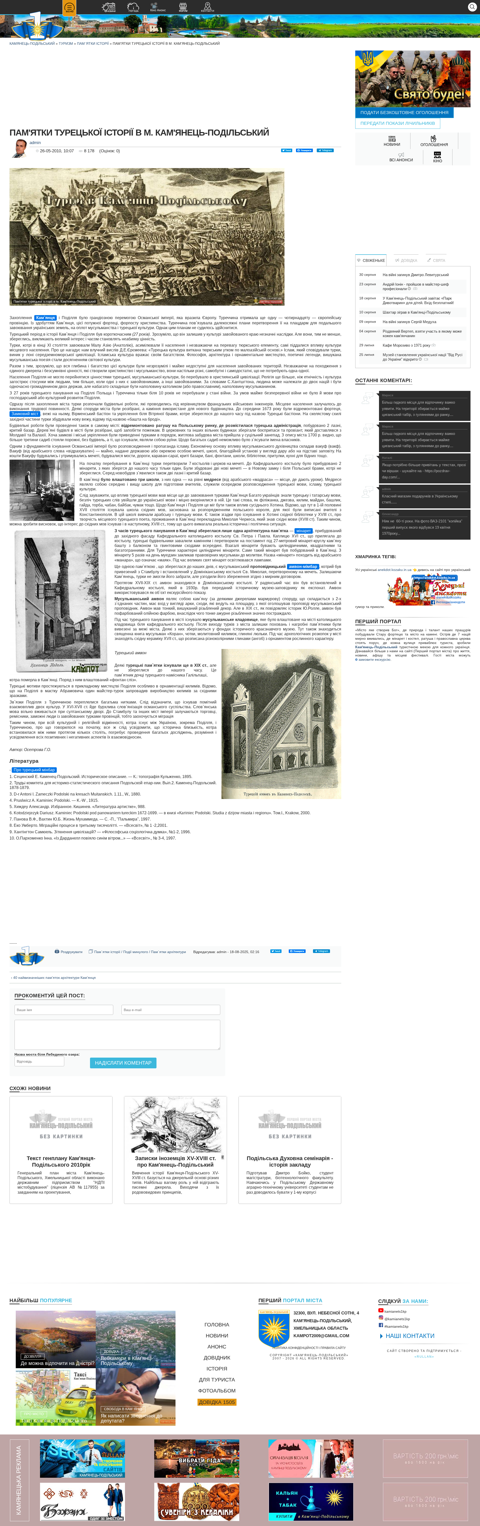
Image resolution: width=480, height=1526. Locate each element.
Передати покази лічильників (397, 123)
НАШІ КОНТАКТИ (410, 1335)
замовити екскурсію (374, 659)
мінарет (303, 531)
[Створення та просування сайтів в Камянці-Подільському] (82, 1458)
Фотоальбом (217, 1390)
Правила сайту (333, 1347)
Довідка (408, 260)
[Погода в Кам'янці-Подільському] (133, 8)
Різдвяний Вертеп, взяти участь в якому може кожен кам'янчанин (422, 333)
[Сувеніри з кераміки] (196, 1502)
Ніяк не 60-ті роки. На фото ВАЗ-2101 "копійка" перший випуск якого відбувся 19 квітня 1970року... (422, 524)
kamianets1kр (395, 1311)
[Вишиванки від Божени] (82, 1502)
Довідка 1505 (217, 1402)
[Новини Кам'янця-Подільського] (108, 8)
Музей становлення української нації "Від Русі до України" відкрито (422, 357)
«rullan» (424, 1356)
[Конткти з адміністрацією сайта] (207, 8)
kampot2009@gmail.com (321, 1335)
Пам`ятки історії (93, 44)
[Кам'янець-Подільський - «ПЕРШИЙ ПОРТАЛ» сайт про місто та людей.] (37, 26)
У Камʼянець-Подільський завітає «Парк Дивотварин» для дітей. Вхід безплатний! (418, 300)
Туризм (66, 44)
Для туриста (217, 1379)
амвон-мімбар (303, 566)
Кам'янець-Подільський (376, 647)
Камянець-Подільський (32, 44)
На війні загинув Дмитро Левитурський (416, 275)
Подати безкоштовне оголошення (404, 112)
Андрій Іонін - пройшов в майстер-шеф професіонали (416, 286)
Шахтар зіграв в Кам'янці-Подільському (417, 312)
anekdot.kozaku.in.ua (395, 570)
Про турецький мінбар (34, 770)
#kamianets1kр (396, 1326)
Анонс (217, 1346)
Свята (438, 260)
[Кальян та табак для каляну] (311, 1502)
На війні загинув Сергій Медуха (409, 322)
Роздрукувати (68, 951)
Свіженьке (373, 260)
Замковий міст (25, 414)
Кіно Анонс (158, 7)
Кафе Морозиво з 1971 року (407, 345)
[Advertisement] (176, 86)
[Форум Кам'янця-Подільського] (183, 8)
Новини (217, 1335)
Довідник (217, 1357)
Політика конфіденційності (295, 1347)
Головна (216, 1324)
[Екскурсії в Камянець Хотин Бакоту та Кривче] (196, 1458)
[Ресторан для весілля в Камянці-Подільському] (311, 1458)
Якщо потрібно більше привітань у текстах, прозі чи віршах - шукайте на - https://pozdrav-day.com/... (424, 467)
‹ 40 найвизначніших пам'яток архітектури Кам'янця (53, 978)
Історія (216, 1368)
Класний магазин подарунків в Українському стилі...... (420, 496)
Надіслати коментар (123, 1063)
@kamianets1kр (397, 1319)
